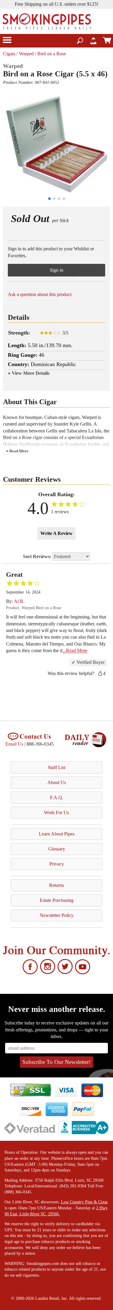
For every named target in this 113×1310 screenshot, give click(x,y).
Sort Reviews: (37, 556)
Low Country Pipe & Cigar (84, 1202)
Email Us (14, 744)
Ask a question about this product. (40, 294)
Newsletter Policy (57, 915)
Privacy (56, 863)
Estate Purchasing (57, 900)
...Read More (74, 650)
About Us (56, 782)
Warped (26, 53)
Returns (56, 885)
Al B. (19, 601)
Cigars (9, 53)
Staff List (56, 767)
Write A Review (56, 533)
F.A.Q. (56, 797)
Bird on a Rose (51, 53)
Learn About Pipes (56, 833)
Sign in (56, 270)
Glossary (56, 848)
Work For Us (56, 812)
